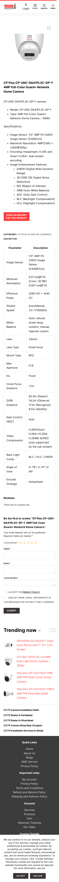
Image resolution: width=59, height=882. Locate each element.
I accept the (24, 592)
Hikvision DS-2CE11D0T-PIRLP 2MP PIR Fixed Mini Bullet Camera (35, 693)
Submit (11, 610)
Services (29, 810)
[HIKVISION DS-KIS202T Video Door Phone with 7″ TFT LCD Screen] (8, 645)
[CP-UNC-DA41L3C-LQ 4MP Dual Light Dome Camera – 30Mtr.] (8, 661)
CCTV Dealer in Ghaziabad (18, 720)
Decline (37, 876)
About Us (29, 753)
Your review (11, 578)
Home (29, 748)
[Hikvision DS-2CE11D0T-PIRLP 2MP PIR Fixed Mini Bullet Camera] (8, 693)
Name (7, 549)
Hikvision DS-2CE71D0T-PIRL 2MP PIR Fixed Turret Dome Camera (35, 677)
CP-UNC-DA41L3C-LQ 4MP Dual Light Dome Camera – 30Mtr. (34, 661)
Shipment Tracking (29, 822)
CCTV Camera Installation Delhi (21, 710)
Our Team (29, 827)
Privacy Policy (31, 592)
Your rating (11, 543)
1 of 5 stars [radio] (21, 543)
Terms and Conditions (29, 788)
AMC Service (29, 761)
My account (29, 779)
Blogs (29, 757)
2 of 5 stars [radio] (24, 543)
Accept (20, 876)
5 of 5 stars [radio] (35, 543)
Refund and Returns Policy (29, 792)
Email (7, 564)
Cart (29, 818)
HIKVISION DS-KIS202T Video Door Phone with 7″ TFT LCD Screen (35, 645)
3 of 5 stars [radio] (28, 543)
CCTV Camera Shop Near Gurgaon (23, 725)
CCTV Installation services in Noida (23, 730)
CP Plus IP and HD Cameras (34, 234)
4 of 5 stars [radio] (32, 543)
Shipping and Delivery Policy (29, 796)
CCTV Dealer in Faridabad (18, 715)
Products (29, 814)
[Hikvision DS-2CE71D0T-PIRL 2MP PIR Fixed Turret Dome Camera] (8, 677)
